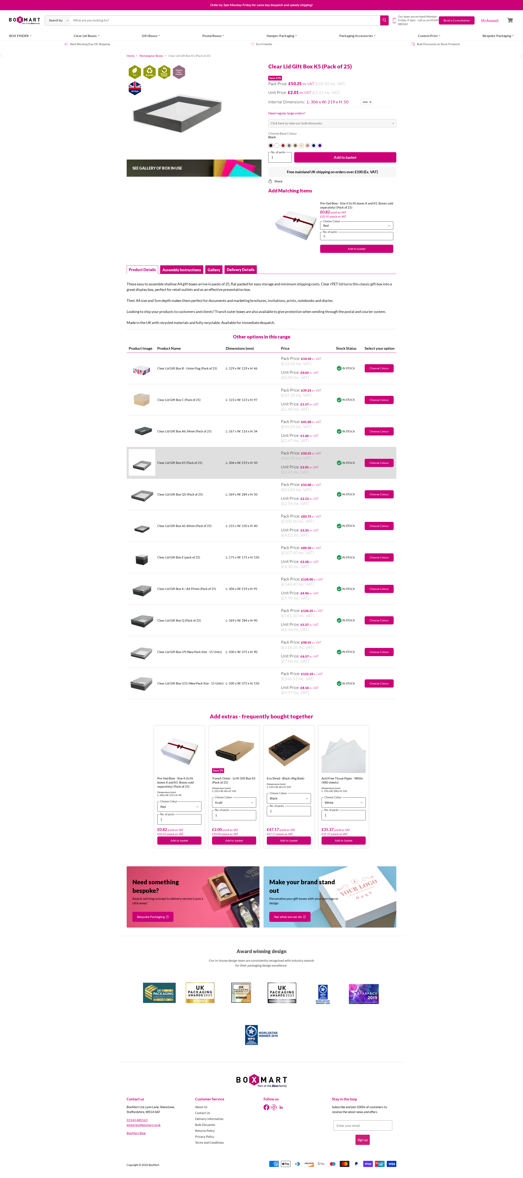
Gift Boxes (150, 36)
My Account (490, 20)
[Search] (384, 20)
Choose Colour (379, 526)
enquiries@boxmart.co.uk (144, 1125)
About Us (201, 1107)
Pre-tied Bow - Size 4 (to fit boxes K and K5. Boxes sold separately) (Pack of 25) (175, 782)
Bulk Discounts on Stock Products (438, 44)
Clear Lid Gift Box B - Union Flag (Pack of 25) (187, 368)
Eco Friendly (264, 44)
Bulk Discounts (205, 1125)
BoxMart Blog (136, 1133)
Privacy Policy (204, 1136)
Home (130, 55)
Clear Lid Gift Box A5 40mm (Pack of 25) (184, 526)
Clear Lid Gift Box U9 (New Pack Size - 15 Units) (189, 652)
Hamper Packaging (280, 36)
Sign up (363, 1140)
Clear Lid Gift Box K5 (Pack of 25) (179, 463)
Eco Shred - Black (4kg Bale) (285, 778)
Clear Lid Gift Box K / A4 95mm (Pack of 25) (186, 589)
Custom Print (428, 36)
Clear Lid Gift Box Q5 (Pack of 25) (180, 494)
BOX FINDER (19, 36)
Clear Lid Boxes (85, 36)
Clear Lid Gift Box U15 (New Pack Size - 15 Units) (190, 683)
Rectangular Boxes (151, 55)
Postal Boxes (211, 36)
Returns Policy (205, 1130)
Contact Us (202, 1113)
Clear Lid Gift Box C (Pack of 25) (179, 400)
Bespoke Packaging (497, 36)
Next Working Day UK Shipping (90, 44)
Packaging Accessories (356, 36)
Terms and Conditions (209, 1142)
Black (272, 137)
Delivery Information (209, 1119)
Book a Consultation (457, 20)
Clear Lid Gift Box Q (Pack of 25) (179, 620)
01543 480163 (137, 1120)
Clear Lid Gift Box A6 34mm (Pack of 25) (184, 431)
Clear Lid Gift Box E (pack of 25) (178, 557)
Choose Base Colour (282, 133)
